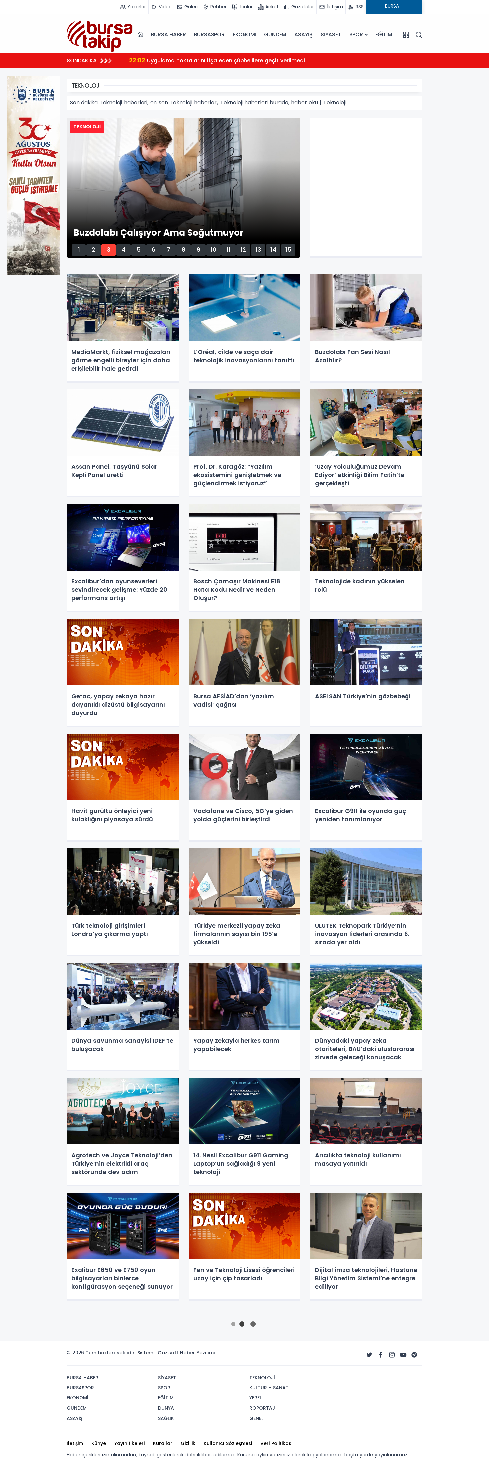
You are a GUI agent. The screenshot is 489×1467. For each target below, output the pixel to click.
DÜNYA (166, 1408)
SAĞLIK (166, 1418)
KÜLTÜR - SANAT (269, 1388)
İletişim (75, 1443)
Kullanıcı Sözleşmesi (228, 1443)
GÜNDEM (275, 34)
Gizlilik (188, 1443)
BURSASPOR (209, 34)
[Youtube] (403, 1355)
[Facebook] (380, 1355)
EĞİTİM (383, 34)
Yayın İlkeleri (129, 1443)
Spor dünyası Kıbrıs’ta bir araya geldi (187, 60)
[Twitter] (369, 1355)
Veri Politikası (276, 1443)
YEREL (255, 1397)
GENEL (256, 1418)
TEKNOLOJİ (262, 1377)
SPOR (356, 34)
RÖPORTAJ (262, 1408)
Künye (98, 1443)
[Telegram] (414, 1355)
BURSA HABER (168, 34)
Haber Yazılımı (197, 1352)
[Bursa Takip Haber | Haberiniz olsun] (100, 34)
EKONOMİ (244, 34)
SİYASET (331, 34)
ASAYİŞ (303, 34)
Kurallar (162, 1443)
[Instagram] (392, 1355)
